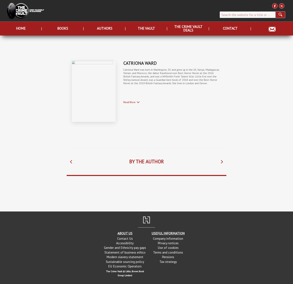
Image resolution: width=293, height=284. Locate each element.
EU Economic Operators (125, 266)
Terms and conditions (168, 252)
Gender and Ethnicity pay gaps (125, 247)
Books (62, 28)
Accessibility (125, 243)
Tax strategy (168, 261)
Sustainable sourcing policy (125, 261)
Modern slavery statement (124, 257)
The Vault (146, 28)
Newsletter (272, 28)
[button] (71, 162)
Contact (230, 28)
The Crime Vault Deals (188, 28)
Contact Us (125, 238)
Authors (104, 28)
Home (21, 28)
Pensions (168, 257)
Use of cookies (168, 247)
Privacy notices (168, 243)
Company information (168, 238)
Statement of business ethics (124, 252)
